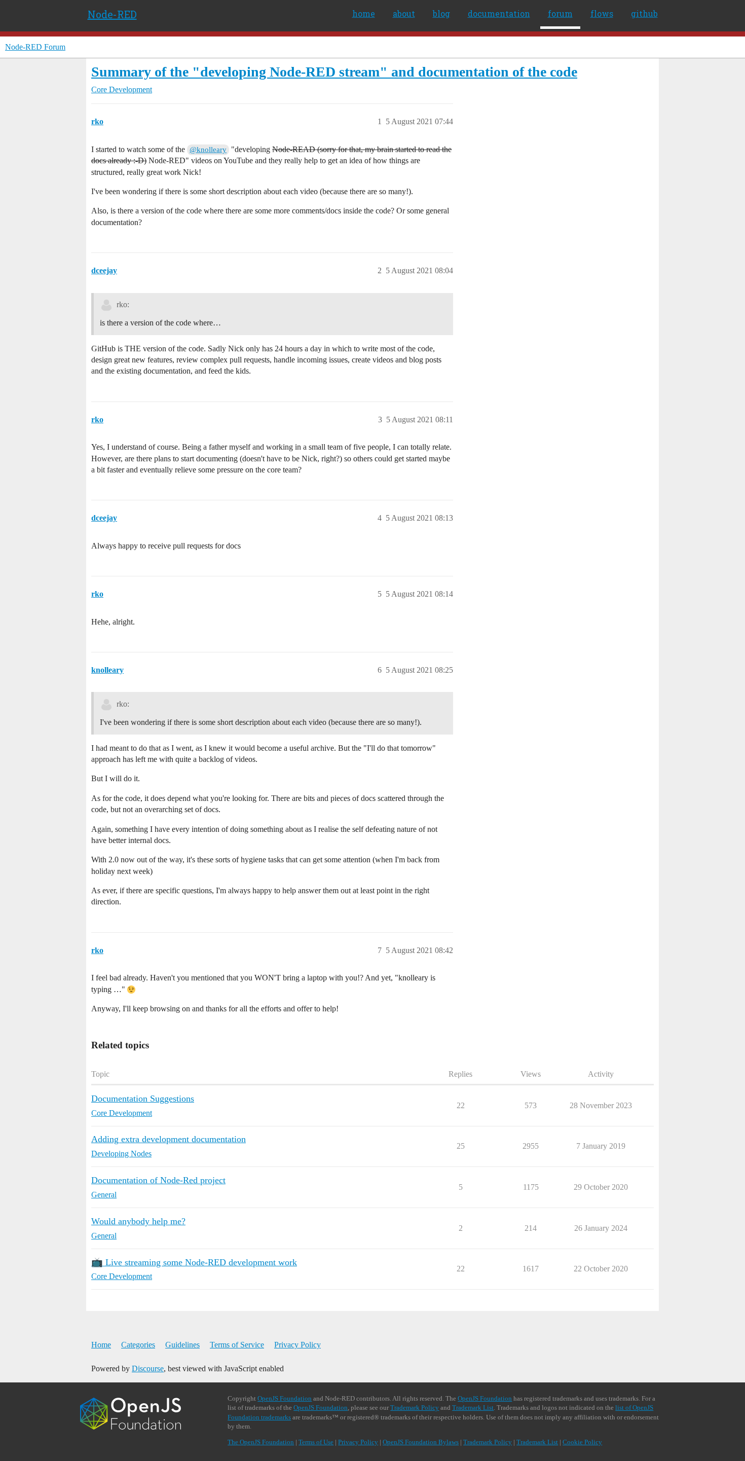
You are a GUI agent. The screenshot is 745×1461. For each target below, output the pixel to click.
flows (601, 13)
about (404, 13)
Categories (138, 1344)
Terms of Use (316, 1442)
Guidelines (182, 1344)
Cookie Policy (582, 1442)
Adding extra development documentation (168, 1139)
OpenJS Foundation (284, 1398)
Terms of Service (237, 1344)
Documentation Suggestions (142, 1098)
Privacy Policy (297, 1344)
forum (560, 13)
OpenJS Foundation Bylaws (421, 1442)
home (363, 13)
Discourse (148, 1368)
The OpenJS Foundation (261, 1442)
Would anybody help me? (138, 1221)
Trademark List (473, 1407)
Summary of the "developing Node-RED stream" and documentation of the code (334, 72)
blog (441, 13)
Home (101, 1344)
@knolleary (208, 149)
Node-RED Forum (35, 47)
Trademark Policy (414, 1407)
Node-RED (112, 14)
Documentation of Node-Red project (158, 1180)
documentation (499, 13)
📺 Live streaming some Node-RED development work (194, 1262)
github (644, 13)
